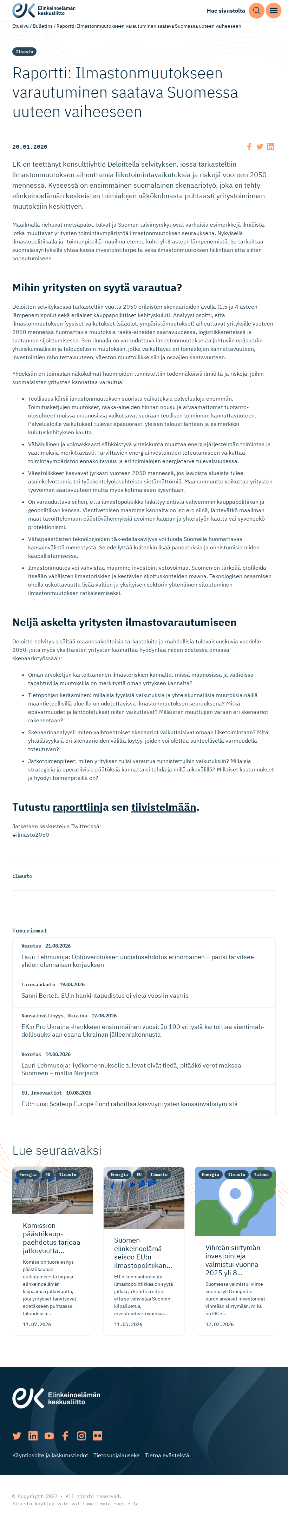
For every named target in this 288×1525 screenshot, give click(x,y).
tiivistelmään (163, 807)
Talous (261, 1174)
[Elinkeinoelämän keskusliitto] (56, 1397)
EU (24, 1093)
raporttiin (76, 807)
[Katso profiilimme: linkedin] (33, 1436)
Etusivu (20, 26)
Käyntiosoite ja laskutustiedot (50, 1455)
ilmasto (22, 876)
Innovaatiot (46, 1093)
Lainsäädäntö (38, 984)
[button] (256, 11)
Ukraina (77, 1015)
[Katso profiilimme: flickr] (98, 1436)
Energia (28, 1174)
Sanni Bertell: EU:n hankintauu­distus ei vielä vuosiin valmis (105, 995)
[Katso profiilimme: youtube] (49, 1436)
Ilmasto (24, 51)
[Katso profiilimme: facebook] (65, 1436)
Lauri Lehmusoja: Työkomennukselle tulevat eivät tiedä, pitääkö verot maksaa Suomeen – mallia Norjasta (131, 1069)
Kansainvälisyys (42, 1015)
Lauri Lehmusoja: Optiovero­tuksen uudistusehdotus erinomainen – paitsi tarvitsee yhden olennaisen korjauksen (137, 961)
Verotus (31, 946)
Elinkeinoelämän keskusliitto (44, 11)
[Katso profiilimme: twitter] (17, 1436)
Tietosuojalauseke (116, 1455)
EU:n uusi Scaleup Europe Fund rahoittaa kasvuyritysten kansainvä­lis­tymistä (129, 1104)
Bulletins (43, 26)
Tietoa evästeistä (167, 1455)
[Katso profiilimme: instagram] (81, 1436)
